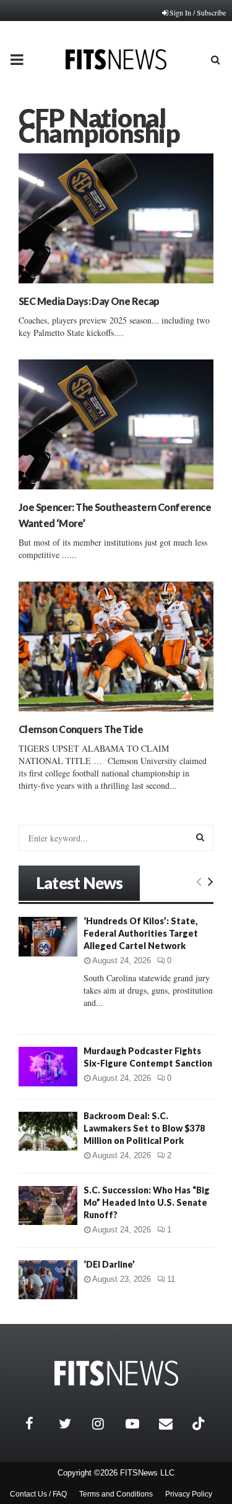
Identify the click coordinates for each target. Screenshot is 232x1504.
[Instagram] (105, 1423)
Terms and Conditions (116, 1494)
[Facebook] (39, 1423)
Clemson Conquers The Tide (81, 729)
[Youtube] (139, 1423)
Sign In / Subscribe (198, 12)
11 (171, 1279)
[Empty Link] (199, 881)
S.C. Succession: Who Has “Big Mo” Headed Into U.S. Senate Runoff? (147, 1202)
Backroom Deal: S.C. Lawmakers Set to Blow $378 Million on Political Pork (144, 1128)
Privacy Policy (188, 1494)
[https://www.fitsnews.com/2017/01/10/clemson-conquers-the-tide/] (116, 646)
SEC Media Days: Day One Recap (89, 301)
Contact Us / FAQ (38, 1494)
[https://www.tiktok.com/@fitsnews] (199, 1423)
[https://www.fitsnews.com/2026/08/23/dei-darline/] (48, 1279)
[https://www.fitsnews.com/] (116, 1373)
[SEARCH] (200, 837)
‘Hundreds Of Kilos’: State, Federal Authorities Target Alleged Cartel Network (141, 933)
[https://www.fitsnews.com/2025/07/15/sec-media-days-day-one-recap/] (116, 218)
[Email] (172, 1423)
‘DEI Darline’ (109, 1264)
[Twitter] (72, 1423)
